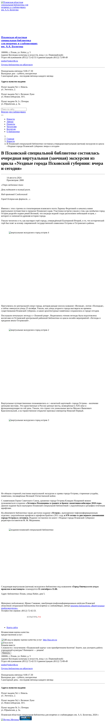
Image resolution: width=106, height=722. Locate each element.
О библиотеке (13, 131)
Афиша (10, 121)
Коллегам (11, 129)
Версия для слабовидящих (13, 112)
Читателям (12, 126)
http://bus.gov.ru (50, 640)
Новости (11, 119)
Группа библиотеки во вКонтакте (17, 64)
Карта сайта (12, 627)
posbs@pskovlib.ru (9, 61)
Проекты (11, 124)
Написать (6, 653)
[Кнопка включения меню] (2, 115)
